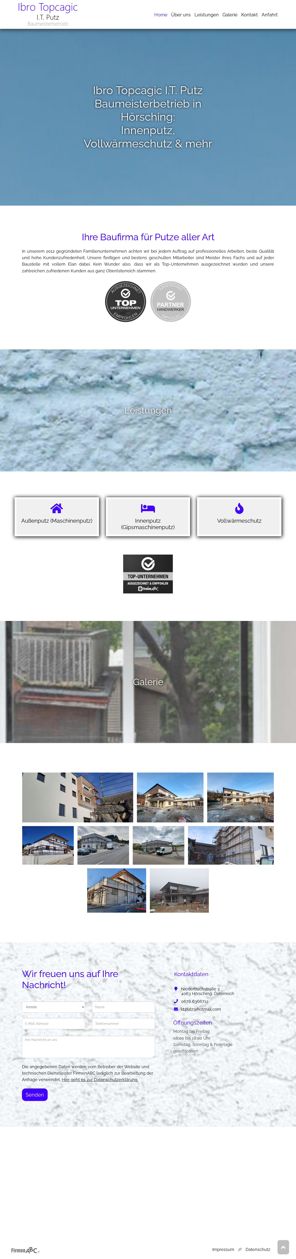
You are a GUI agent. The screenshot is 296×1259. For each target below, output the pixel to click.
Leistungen (206, 15)
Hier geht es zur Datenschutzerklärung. (100, 1079)
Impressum (223, 1249)
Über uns (181, 15)
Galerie (229, 15)
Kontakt (249, 15)
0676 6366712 (194, 1001)
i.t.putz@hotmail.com (201, 1009)
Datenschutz (258, 1249)
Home (160, 15)
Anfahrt (270, 15)
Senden (35, 1095)
